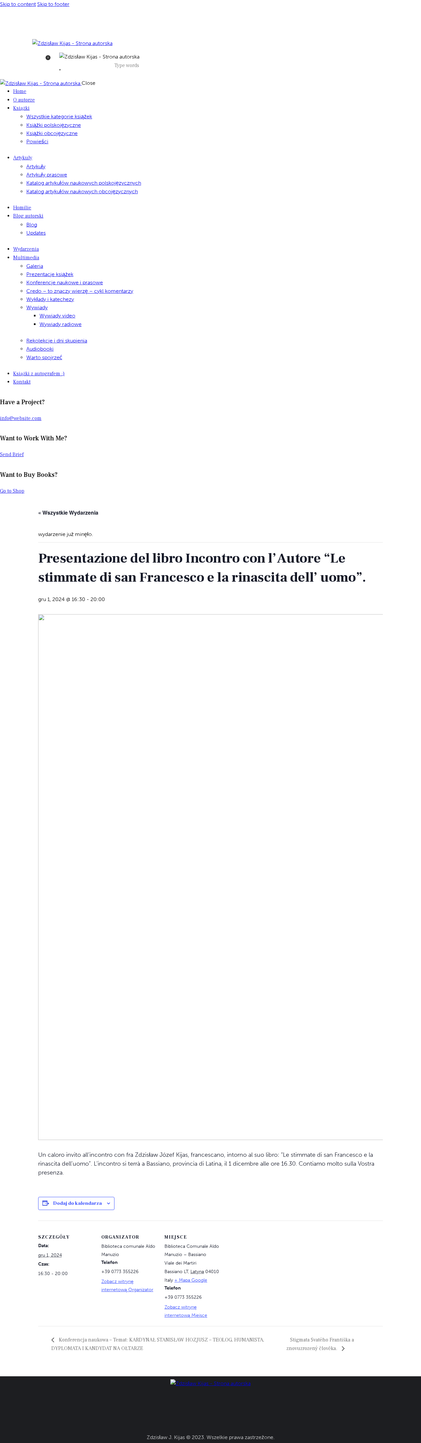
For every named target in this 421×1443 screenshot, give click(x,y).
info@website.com (20, 418)
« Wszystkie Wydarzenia (68, 512)
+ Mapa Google (190, 1280)
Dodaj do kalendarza (77, 1203)
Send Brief (12, 454)
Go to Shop (12, 491)
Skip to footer (53, 4)
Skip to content (18, 4)
